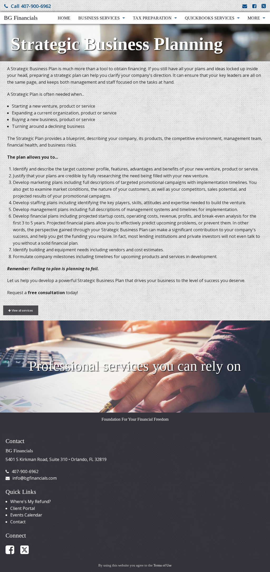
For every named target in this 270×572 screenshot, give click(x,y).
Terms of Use (162, 565)
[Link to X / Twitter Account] (264, 6)
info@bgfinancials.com (34, 478)
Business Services (99, 18)
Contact (18, 522)
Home (64, 18)
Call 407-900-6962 (31, 6)
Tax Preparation (152, 18)
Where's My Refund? (30, 501)
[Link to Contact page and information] (244, 6)
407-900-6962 (25, 471)
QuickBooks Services (209, 18)
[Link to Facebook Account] (254, 6)
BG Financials (21, 17)
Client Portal (22, 508)
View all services (22, 310)
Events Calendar (26, 515)
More (254, 18)
